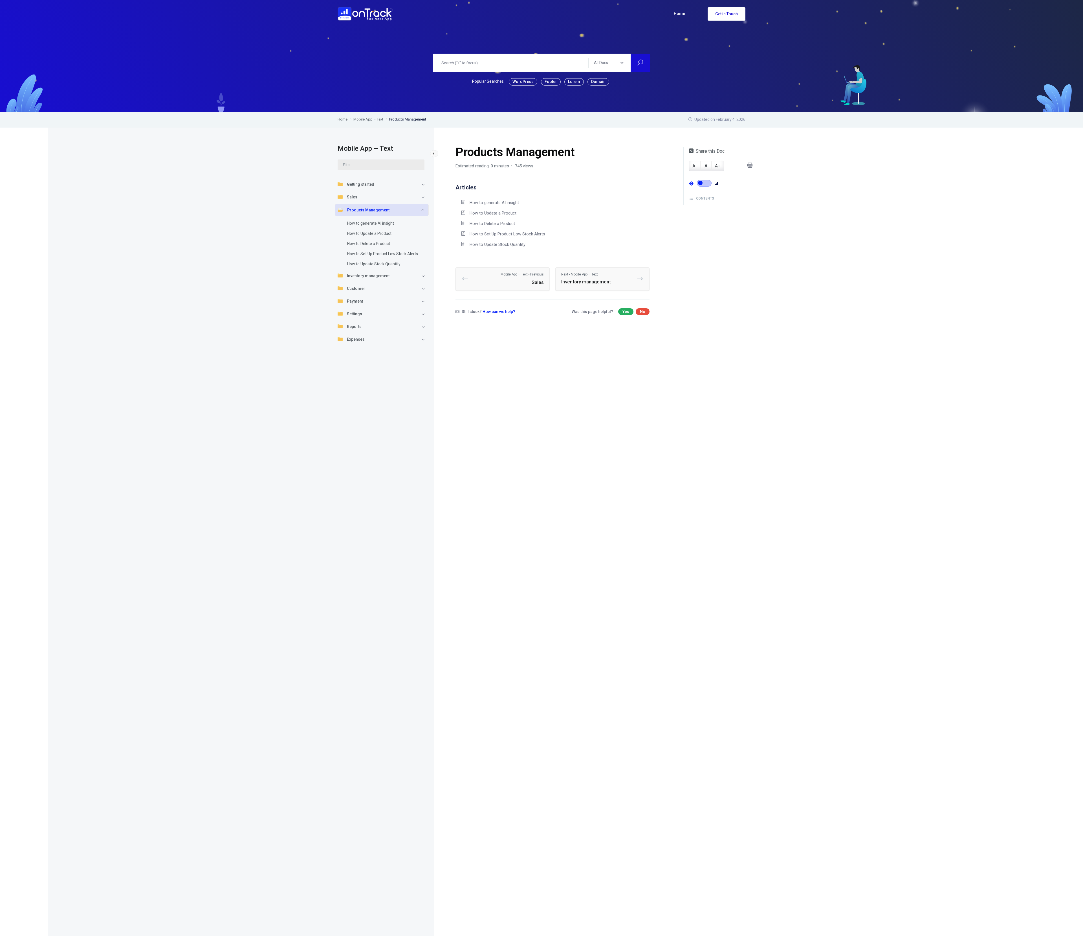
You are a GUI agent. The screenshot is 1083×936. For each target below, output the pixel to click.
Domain (598, 81)
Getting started (360, 184)
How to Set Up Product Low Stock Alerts (382, 254)
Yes (625, 311)
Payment (355, 301)
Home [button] (679, 13)
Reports (354, 326)
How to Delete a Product (368, 243)
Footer (551, 81)
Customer (356, 288)
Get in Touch (726, 14)
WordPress (523, 81)
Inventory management (368, 276)
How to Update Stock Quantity (373, 264)
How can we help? (499, 311)
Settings (354, 314)
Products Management (368, 210)
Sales (352, 197)
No (642, 311)
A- (694, 166)
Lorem (574, 81)
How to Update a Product (369, 233)
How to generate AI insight (370, 223)
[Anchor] (480, 187)
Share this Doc (710, 151)
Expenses (356, 339)
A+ (717, 166)
